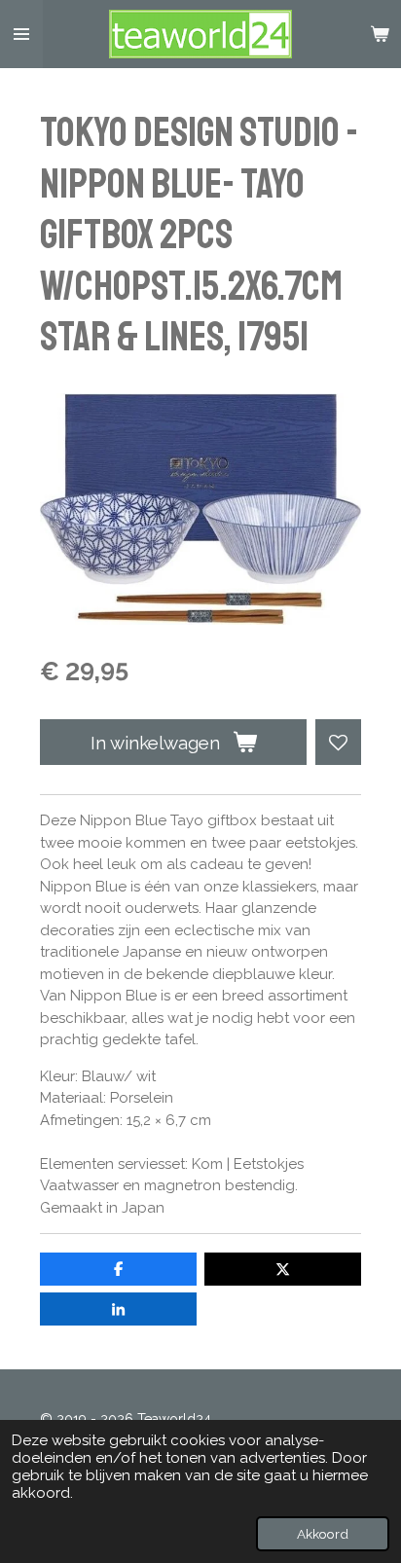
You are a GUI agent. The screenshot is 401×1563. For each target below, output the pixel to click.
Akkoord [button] (322, 1534)
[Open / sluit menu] (21, 34)
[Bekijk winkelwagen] (379, 34)
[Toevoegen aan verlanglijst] (338, 742)
